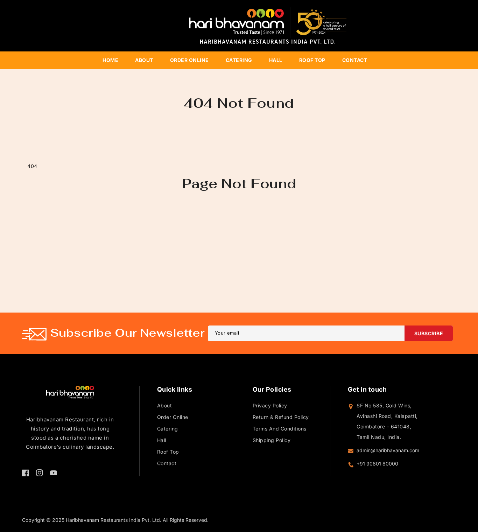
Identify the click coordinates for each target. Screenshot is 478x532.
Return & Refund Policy (281, 417)
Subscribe (428, 333)
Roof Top (168, 452)
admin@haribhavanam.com (388, 450)
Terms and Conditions (280, 429)
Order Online (172, 417)
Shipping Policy (272, 440)
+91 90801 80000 (377, 464)
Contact (167, 463)
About (164, 405)
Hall (161, 440)
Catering (167, 429)
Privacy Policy (270, 405)
